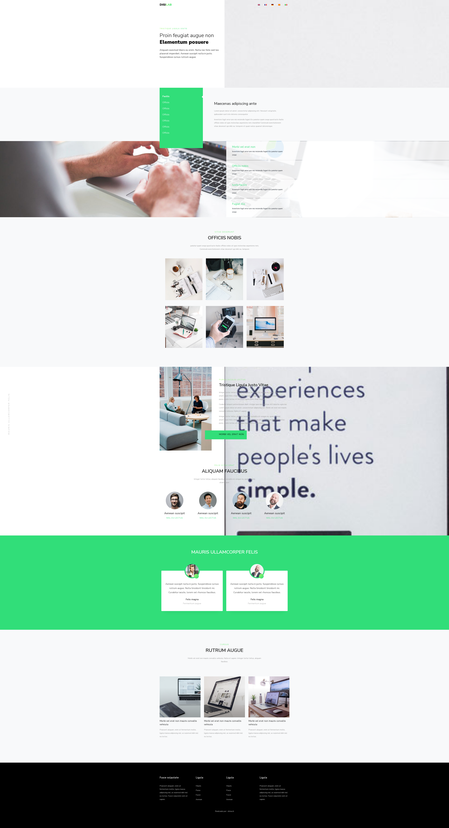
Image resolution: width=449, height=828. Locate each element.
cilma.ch (231, 811)
